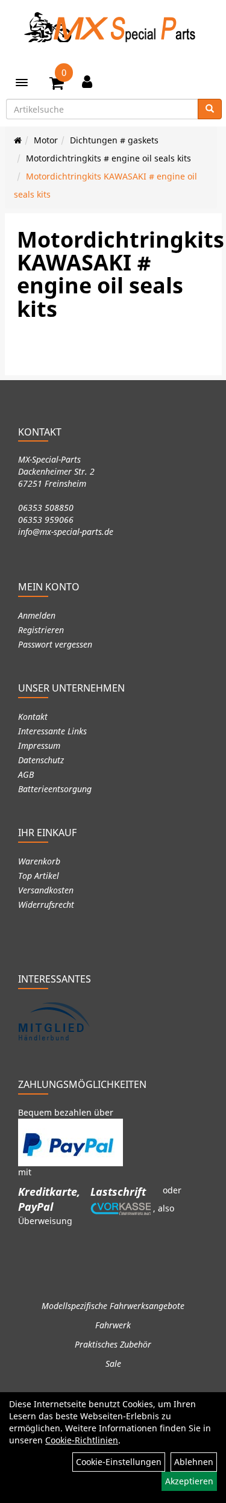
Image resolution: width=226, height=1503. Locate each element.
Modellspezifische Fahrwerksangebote (113, 1305)
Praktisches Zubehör (113, 1344)
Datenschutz (41, 760)
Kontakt (33, 716)
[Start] (18, 140)
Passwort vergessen (55, 644)
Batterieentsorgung (55, 789)
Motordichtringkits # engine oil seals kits (108, 158)
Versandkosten (46, 890)
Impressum (39, 745)
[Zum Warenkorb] (56, 85)
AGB (26, 774)
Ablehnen (193, 1461)
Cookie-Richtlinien (81, 1440)
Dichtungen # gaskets (114, 140)
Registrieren (41, 630)
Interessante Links (52, 731)
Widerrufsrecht (46, 904)
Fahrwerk (113, 1325)
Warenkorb (39, 861)
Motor (46, 140)
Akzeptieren (189, 1481)
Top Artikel (38, 875)
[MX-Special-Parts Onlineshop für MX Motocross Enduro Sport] (113, 27)
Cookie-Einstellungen (119, 1461)
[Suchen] (210, 109)
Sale (113, 1363)
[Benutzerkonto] (87, 81)
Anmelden (36, 615)
